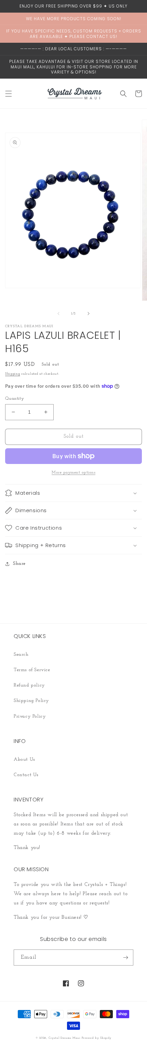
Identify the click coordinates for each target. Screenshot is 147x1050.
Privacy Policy (30, 716)
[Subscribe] (125, 957)
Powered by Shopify (97, 1038)
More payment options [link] (73, 472)
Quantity (14, 398)
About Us (24, 759)
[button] (8, 93)
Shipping (12, 374)
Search (21, 654)
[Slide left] (58, 313)
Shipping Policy (31, 700)
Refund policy (29, 685)
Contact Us (26, 774)
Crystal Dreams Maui (64, 1038)
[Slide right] (88, 313)
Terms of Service (32, 670)
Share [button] (19, 563)
